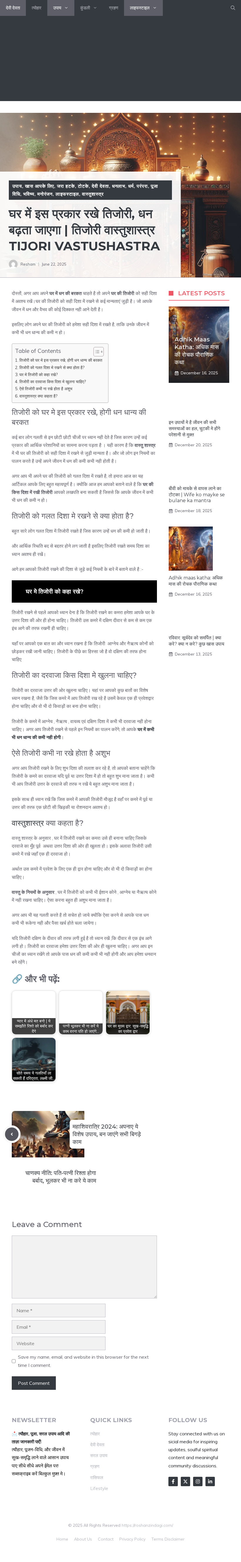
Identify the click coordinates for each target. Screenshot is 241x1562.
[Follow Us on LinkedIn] (210, 1481)
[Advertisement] (120, 60)
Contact (105, 1539)
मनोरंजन (45, 194)
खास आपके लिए (39, 186)
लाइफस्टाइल (140, 8)
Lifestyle (99, 1488)
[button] (233, 8)
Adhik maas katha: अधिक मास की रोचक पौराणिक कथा (196, 581)
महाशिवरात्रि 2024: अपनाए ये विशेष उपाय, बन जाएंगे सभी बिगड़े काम (107, 1134)
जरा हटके (66, 186)
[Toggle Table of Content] (95, 352)
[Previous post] (12, 1134)
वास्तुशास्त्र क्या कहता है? (38, 396)
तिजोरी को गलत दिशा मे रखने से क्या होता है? (52, 367)
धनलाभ (118, 186)
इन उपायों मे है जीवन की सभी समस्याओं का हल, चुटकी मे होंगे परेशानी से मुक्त (194, 429)
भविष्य (28, 194)
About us (83, 1539)
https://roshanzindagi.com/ (147, 1525)
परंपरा (142, 186)
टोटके (83, 186)
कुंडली (85, 8)
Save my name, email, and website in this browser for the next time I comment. (83, 1361)
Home (62, 1539)
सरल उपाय (98, 1455)
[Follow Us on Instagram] (197, 1481)
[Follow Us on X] (185, 1481)
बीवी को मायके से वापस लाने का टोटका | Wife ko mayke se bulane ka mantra (197, 495)
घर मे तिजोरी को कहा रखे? (38, 374)
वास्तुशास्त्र (93, 194)
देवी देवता (13, 8)
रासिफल (96, 1477)
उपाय (57, 8)
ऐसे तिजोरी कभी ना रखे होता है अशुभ (45, 388)
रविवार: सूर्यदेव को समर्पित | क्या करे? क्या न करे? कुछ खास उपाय (196, 641)
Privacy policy (132, 1539)
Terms (157, 1539)
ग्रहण (113, 8)
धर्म (131, 186)
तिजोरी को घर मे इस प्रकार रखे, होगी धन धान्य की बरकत (60, 360)
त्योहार (36, 8)
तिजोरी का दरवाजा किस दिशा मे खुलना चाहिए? (52, 381)
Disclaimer (175, 1539)
